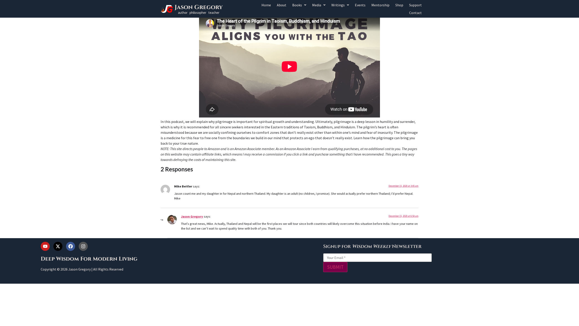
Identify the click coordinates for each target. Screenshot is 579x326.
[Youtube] (45, 246)
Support (415, 5)
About (281, 5)
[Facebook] (70, 246)
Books (297, 5)
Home (266, 5)
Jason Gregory (199, 7)
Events (360, 5)
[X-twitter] (57, 246)
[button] (299, 5)
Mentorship (380, 5)
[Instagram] (83, 246)
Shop (399, 5)
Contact (415, 12)
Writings (338, 5)
